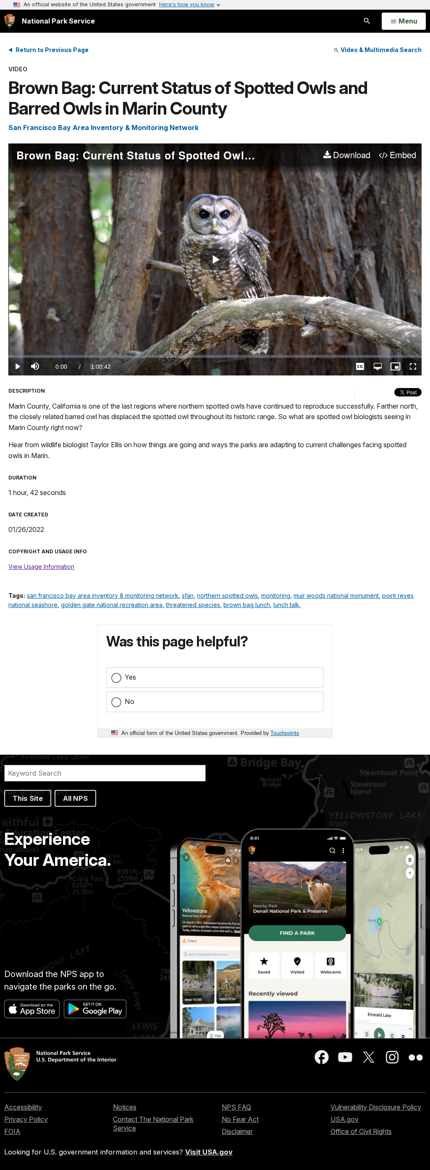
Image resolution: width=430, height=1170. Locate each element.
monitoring (275, 595)
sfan (188, 595)
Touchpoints (284, 733)
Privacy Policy (26, 1119)
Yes (130, 677)
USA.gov (344, 1119)
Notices (124, 1107)
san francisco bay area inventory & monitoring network (102, 595)
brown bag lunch (246, 604)
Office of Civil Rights (361, 1131)
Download (351, 155)
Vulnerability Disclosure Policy (375, 1107)
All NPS (75, 798)
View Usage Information (41, 566)
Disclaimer (237, 1131)
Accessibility (23, 1107)
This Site (28, 798)
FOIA (12, 1131)
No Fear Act (240, 1119)
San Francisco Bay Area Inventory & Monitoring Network (103, 127)
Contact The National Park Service (153, 1123)
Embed (403, 155)
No (129, 701)
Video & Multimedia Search (380, 49)
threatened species (193, 604)
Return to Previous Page (52, 49)
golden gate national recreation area (112, 604)
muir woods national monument (336, 595)
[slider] (215, 356)
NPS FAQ (236, 1107)
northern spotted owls (227, 595)
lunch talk (286, 604)
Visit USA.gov (209, 1152)
